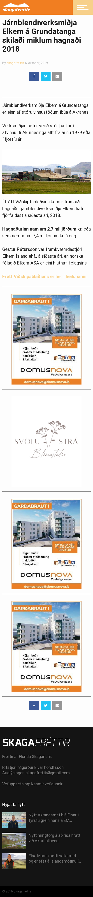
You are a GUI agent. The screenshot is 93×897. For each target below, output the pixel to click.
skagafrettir (15, 63)
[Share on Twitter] (46, 76)
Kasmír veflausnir (47, 784)
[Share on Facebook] (34, 76)
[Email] (57, 76)
